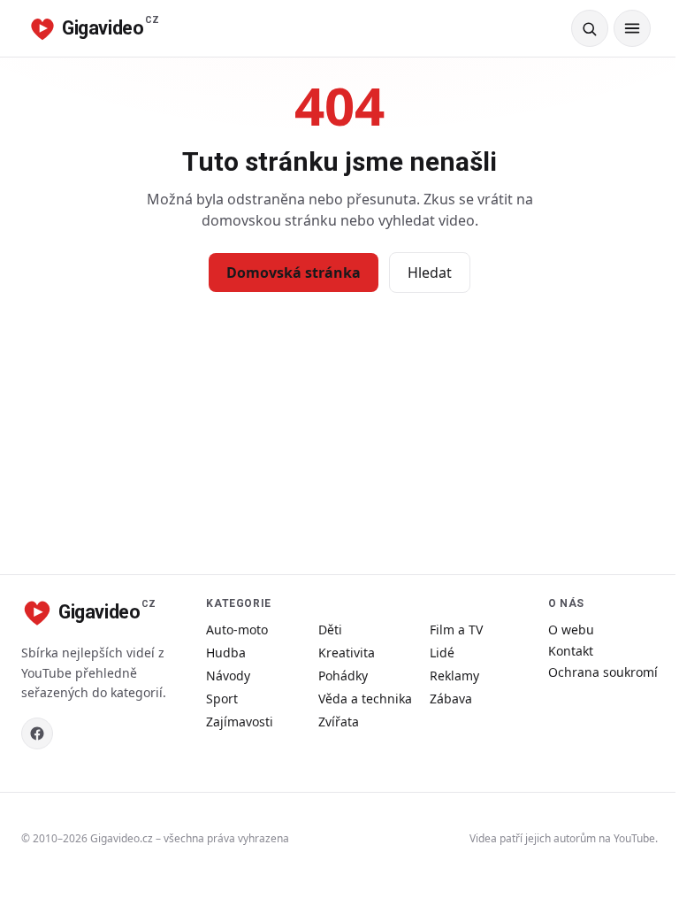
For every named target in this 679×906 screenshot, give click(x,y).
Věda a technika (365, 698)
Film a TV (456, 629)
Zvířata (338, 721)
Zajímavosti (239, 721)
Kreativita (346, 652)
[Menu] (632, 28)
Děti (330, 629)
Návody (228, 675)
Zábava (451, 698)
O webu (571, 629)
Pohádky (343, 675)
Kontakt (570, 650)
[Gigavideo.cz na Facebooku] (37, 733)
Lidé (442, 652)
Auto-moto (237, 629)
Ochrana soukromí (603, 672)
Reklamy (454, 675)
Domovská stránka (293, 272)
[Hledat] (589, 28)
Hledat (430, 272)
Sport (222, 698)
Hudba (226, 652)
